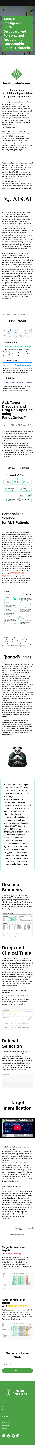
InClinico (10, 378)
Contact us (4, 1428)
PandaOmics (11, 342)
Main (3, 1401)
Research (4, 1410)
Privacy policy (5, 1425)
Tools (3, 1407)
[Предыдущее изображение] (3, 1019)
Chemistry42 (10, 360)
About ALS (5, 1416)
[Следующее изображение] (31, 1019)
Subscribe (17, 1371)
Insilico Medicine (6, 1404)
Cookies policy (5, 1422)
